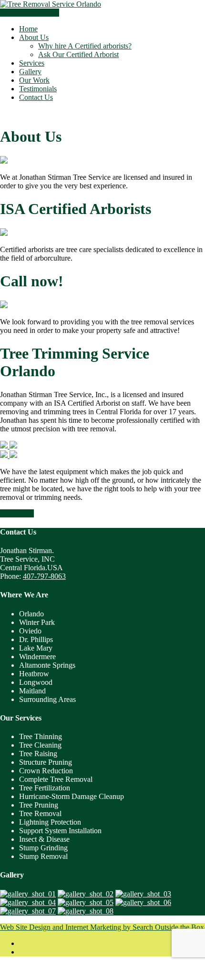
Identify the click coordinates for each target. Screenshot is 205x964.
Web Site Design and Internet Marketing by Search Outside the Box (102, 927)
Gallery (30, 72)
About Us (34, 37)
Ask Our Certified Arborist (78, 54)
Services (31, 63)
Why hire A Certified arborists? (85, 46)
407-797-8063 (44, 576)
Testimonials (38, 89)
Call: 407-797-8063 (29, 13)
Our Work (34, 80)
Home (28, 29)
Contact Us (36, 97)
